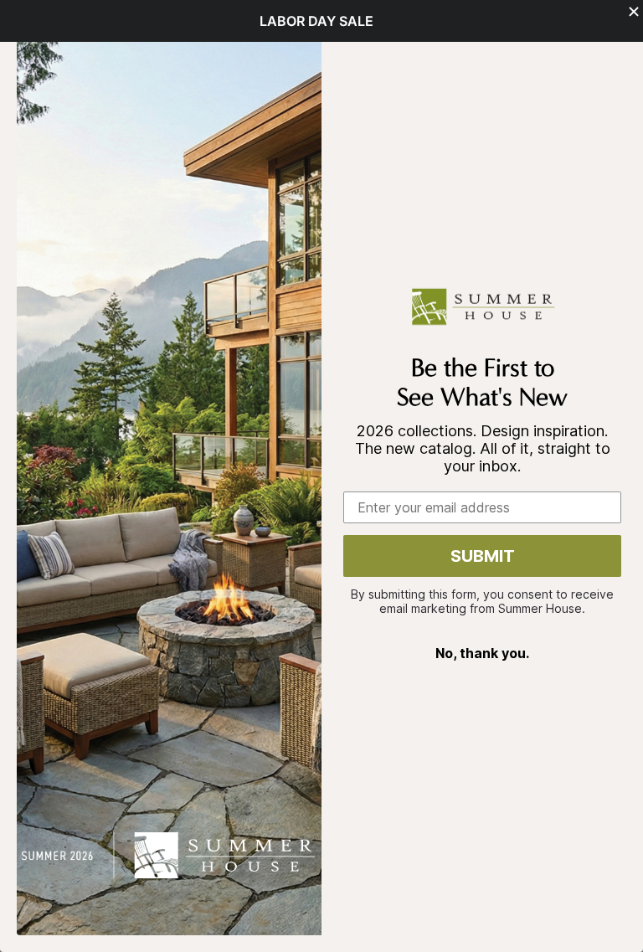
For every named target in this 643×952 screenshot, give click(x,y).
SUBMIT (482, 556)
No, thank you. (482, 653)
